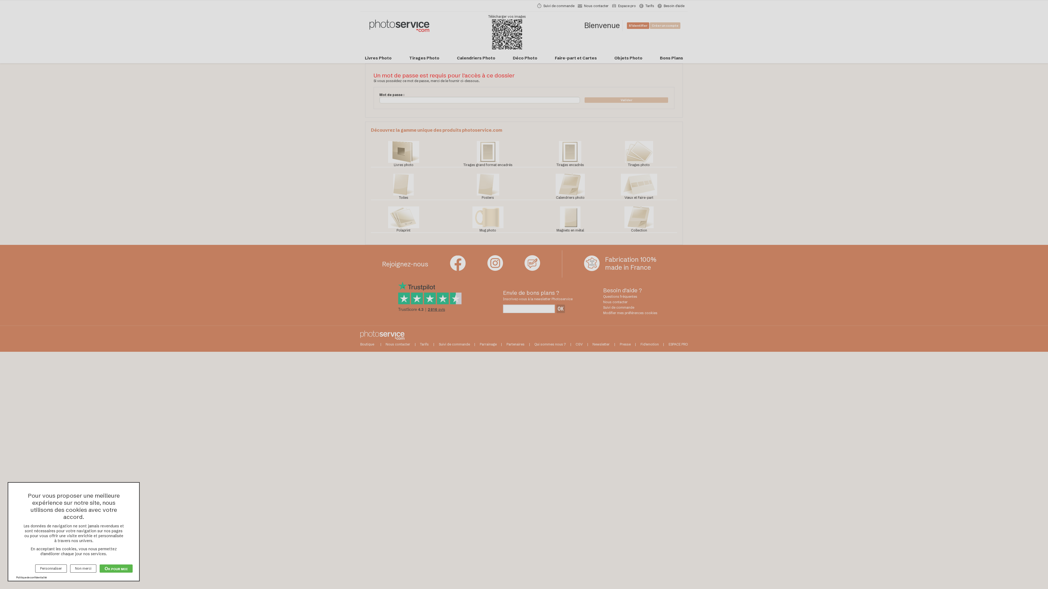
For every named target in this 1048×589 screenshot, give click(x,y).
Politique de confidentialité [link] (31, 577)
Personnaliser (51, 568)
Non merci (83, 568)
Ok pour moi (116, 568)
